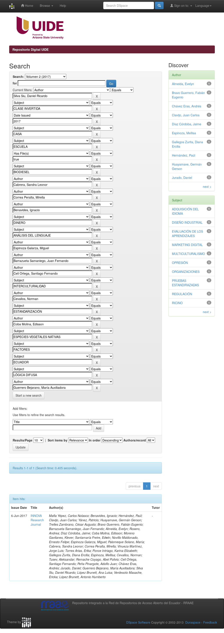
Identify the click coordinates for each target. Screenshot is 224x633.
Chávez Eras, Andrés (186, 106)
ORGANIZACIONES (186, 271)
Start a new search (29, 395)
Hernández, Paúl (183, 155)
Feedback (210, 622)
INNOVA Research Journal (37, 520)
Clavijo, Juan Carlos (186, 115)
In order (94, 440)
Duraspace (192, 622)
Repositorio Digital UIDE (30, 49)
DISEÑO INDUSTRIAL (187, 222)
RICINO (177, 303)
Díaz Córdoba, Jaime (186, 124)
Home (28, 5)
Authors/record (134, 440)
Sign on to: (181, 5)
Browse (45, 5)
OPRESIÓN (180, 262)
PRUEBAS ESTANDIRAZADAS (185, 282)
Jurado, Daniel (182, 177)
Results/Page (22, 440)
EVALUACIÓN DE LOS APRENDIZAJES (187, 233)
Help (63, 5)
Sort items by (57, 440)
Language (202, 5)
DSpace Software (138, 622)
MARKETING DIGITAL (187, 244)
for (15, 83)
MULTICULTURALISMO (188, 253)
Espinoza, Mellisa (184, 133)
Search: (18, 76)
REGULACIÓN (182, 294)
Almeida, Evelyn (183, 84)
